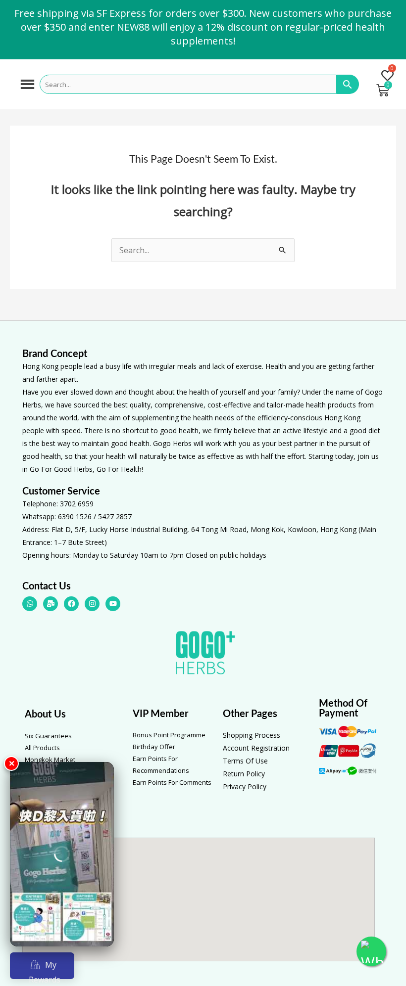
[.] (383, 76)
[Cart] (382, 90)
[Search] (348, 84)
